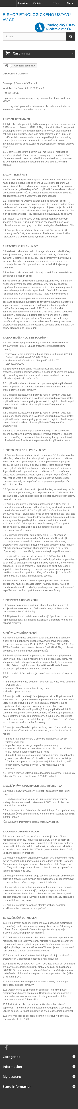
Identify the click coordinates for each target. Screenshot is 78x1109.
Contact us (22, 3)
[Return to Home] (6, 66)
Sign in (70, 3)
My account (12, 1076)
